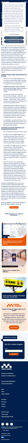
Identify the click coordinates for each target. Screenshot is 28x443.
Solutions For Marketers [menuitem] (7, 373)
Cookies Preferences (14, 34)
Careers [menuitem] (3, 404)
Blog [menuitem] (2, 389)
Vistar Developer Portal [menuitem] (7, 416)
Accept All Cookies (14, 37)
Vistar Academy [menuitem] (5, 393)
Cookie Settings (6, 430)
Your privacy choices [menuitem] (5, 439)
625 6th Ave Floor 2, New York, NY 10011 (8, 427)
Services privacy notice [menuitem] (5, 435)
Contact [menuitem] (3, 406)
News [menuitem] (2, 391)
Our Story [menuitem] (3, 399)
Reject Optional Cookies (14, 41)
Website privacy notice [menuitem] (5, 433)
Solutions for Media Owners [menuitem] (8, 375)
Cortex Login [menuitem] (4, 414)
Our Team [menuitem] (3, 401)
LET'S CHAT (14, 327)
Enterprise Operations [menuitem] (6, 383)
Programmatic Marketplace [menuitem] (8, 381)
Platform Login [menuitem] (5, 412)
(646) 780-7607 (19, 427)
